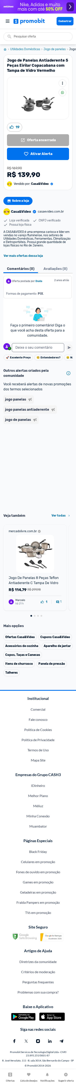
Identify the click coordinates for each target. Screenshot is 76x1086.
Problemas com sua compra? (38, 992)
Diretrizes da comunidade (38, 962)
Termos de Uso (38, 750)
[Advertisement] (38, 467)
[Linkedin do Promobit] (50, 1041)
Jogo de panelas (54, 49)
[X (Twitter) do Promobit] (26, 1041)
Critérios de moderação (38, 972)
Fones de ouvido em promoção (38, 872)
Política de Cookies (38, 730)
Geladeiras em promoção (38, 892)
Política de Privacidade (38, 740)
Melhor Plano (38, 796)
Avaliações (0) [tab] (55, 269)
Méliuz (38, 806)
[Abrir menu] (8, 21)
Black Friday (38, 852)
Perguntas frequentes (38, 982)
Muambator (38, 826)
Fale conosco (38, 719)
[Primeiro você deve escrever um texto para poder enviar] (69, 347)
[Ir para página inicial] (6, 49)
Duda (38, 281)
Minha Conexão (38, 816)
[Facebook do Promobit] (14, 1041)
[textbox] (38, 347)
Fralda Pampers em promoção (38, 902)
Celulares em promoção (38, 862)
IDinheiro (38, 785)
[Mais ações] (62, 83)
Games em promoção (38, 882)
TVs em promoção (38, 913)
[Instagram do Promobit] (38, 1041)
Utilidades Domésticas (25, 49)
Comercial (38, 709)
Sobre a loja (20, 201)
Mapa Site (38, 760)
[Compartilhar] (62, 92)
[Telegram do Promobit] (62, 1041)
